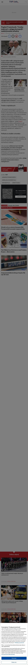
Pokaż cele (14, 662)
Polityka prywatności (19, 642)
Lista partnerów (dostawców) (8, 654)
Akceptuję (14, 658)
